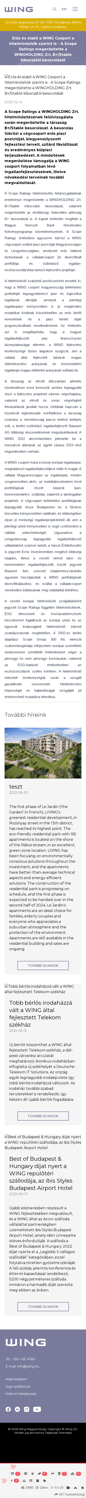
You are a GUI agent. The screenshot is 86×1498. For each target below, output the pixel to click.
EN (64, 9)
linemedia (65, 1432)
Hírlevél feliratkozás (21, 1394)
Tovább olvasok (43, 965)
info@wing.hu (28, 1366)
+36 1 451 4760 (23, 1359)
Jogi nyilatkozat (18, 1386)
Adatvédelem (16, 1379)
